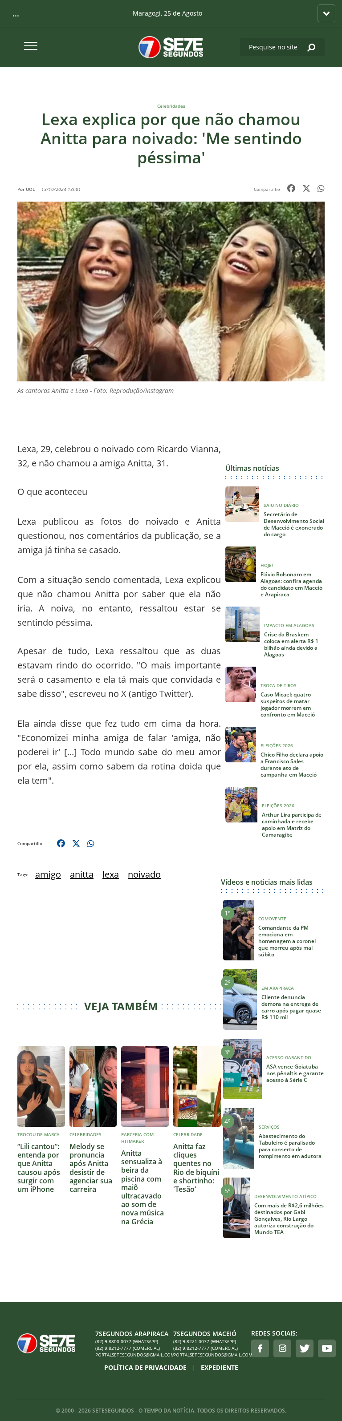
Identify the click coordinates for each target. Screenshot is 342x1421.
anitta (82, 874)
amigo (48, 874)
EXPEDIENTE (219, 1367)
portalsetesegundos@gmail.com (132, 1355)
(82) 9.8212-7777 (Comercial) (127, 1348)
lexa (110, 874)
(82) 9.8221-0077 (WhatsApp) (204, 1341)
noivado (144, 874)
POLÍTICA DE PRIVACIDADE (145, 1367)
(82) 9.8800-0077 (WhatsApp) (126, 1341)
